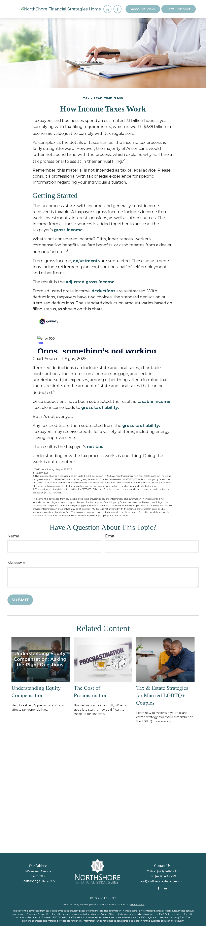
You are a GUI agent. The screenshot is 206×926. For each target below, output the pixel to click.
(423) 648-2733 (167, 871)
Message (16, 563)
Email (110, 536)
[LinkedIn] (107, 9)
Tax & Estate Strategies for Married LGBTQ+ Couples (162, 695)
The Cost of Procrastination (91, 691)
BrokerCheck (137, 904)
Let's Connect (179, 9)
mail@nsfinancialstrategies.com (162, 881)
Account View (143, 9)
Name (13, 536)
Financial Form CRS (105, 898)
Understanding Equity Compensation (36, 691)
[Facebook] (117, 9)
